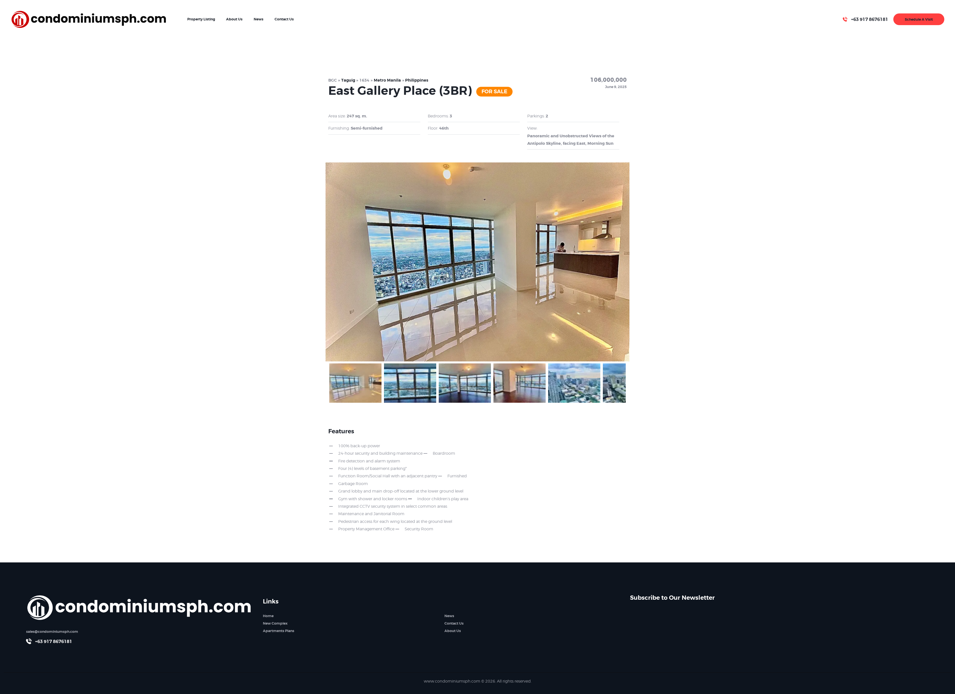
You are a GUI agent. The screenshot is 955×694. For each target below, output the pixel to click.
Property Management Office (366, 529)
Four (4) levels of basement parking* (372, 468)
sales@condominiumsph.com (52, 631)
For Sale (494, 91)
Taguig (348, 80)
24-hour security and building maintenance (380, 453)
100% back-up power (359, 446)
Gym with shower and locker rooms (372, 498)
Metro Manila (387, 80)
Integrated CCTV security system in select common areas (392, 506)
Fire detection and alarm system (369, 461)
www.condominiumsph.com (452, 681)
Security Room (419, 529)
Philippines (416, 80)
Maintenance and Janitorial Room (371, 513)
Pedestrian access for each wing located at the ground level (395, 521)
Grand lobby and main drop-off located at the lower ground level (400, 491)
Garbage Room (353, 483)
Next (638, 260)
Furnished (457, 476)
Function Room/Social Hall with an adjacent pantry (387, 476)
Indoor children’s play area (442, 498)
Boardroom (444, 453)
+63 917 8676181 (53, 641)
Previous (317, 260)
